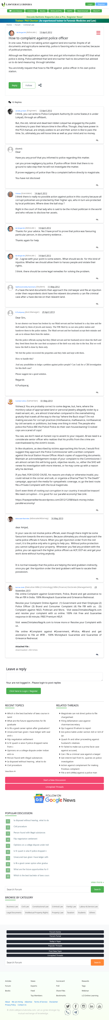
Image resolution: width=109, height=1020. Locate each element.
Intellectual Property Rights (36, 912)
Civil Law (25, 906)
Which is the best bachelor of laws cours (31, 876)
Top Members (36, 995)
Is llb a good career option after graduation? (28, 728)
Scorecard (60, 981)
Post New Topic (55, 951)
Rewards (85, 981)
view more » (97, 882)
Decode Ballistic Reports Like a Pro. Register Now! (55, 17)
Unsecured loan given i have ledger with (31, 857)
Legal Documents (14, 912)
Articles (8, 981)
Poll (57, 986)
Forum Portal (55, 936)
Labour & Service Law (89, 906)
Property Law (57, 912)
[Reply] (97, 140)
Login (90, 4)
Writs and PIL (56, 11)
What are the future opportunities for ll (31, 870)
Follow (29, 85)
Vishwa (18, 193)
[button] (98, 33)
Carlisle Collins (20, 401)
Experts (34, 986)
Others (92, 912)
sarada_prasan (20, 111)
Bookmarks (61, 995)
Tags (84, 986)
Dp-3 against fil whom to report (76, 728)
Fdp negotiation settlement (20, 739)
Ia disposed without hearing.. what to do (26, 761)
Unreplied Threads (55, 786)
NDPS (69, 11)
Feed (33, 990)
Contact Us (22, 1005)
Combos (31, 11)
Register (101, 4)
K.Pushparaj (19, 312)
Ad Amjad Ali (21, 32)
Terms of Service (40, 1002)
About (7, 1002)
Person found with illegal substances (24, 757)
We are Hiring (17, 1002)
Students (82, 912)
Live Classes (17, 11)
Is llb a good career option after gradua (31, 863)
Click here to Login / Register (24, 691)
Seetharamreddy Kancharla (25, 287)
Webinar (85, 990)
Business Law (12, 906)
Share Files (60, 990)
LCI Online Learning (90, 995)
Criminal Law (57, 906)
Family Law (71, 906)
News (33, 981)
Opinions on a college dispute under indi (31, 845)
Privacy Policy (10, 1005)
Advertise (28, 1002)
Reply (14, 85)
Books (42, 11)
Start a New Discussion (54, 780)
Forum (8, 986)
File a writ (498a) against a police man (79, 772)
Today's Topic (55, 941)
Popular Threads (55, 945)
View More (9, 771)
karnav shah (20, 587)
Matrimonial (82, 11)
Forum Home (55, 932)
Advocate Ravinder (22, 518)
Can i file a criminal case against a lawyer (80, 754)
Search (97, 889)
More (95, 11)
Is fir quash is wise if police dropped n (30, 851)
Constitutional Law (40, 906)
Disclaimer (53, 1002)
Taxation (70, 912)
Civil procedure (14, 765)
